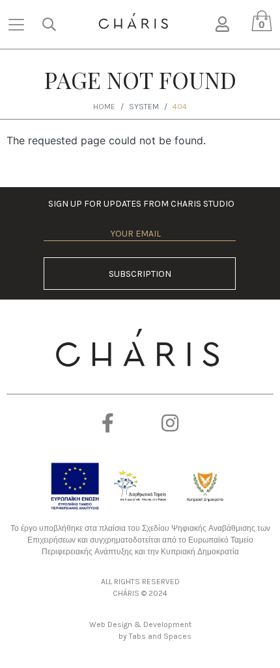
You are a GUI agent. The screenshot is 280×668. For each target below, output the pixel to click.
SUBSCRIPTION (140, 273)
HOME (104, 106)
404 (180, 106)
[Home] (133, 21)
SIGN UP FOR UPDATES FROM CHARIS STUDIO (139, 203)
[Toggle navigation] (16, 24)
